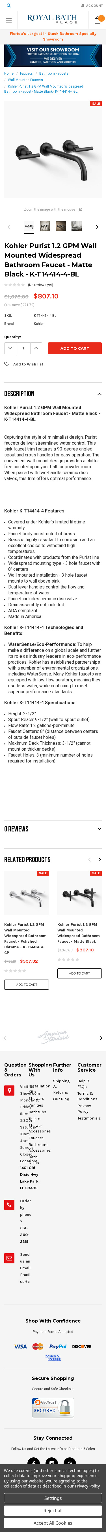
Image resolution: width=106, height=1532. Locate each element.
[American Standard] (53, 1037)
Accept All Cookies (53, 1523)
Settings (53, 1498)
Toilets (34, 1118)
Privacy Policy (87, 1486)
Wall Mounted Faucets (25, 80)
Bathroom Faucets (53, 73)
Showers (36, 1098)
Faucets (26, 73)
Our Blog (61, 1099)
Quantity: (12, 337)
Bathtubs (37, 1112)
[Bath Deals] (53, 55)
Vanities (36, 1105)
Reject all (53, 1511)
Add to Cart (26, 985)
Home (9, 73)
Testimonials (89, 1118)
